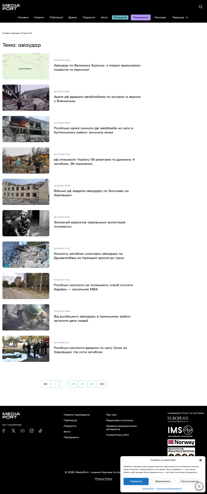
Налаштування (190, 481)
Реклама (160, 17)
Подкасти (89, 17)
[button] (200, 460)
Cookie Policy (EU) (117, 435)
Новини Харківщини (77, 414)
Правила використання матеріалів (121, 428)
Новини (39, 17)
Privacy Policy (103, 479)
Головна (23, 17)
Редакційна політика (119, 420)
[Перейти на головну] (11, 7)
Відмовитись (162, 481)
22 (91, 384)
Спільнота (120, 17)
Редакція (178, 17)
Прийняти (136, 481)
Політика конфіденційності (169, 488)
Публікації (56, 17)
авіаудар (15, 33)
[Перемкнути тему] (199, 486)
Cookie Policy (148, 488)
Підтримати (140, 17)
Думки (73, 17)
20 (73, 384)
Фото (104, 17)
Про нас (111, 414)
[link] (4, 431)
